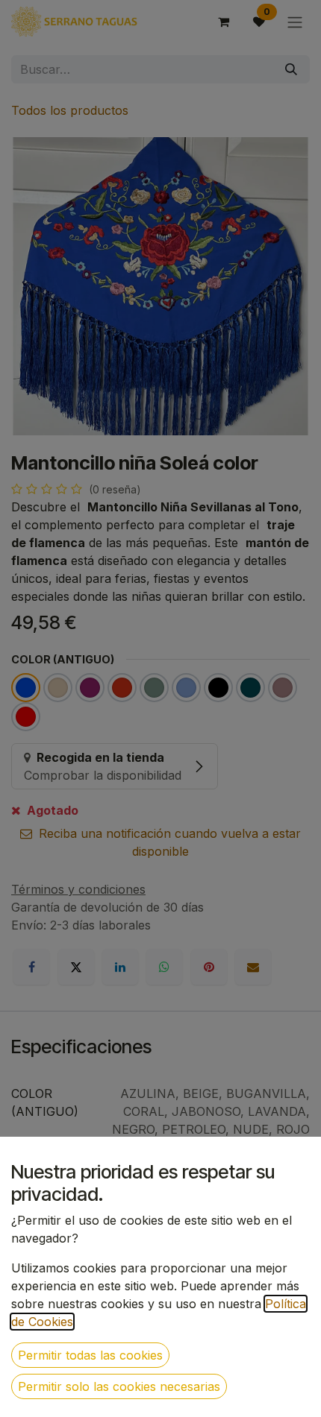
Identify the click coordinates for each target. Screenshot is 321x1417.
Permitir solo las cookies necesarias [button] (119, 1386)
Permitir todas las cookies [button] (90, 1355)
